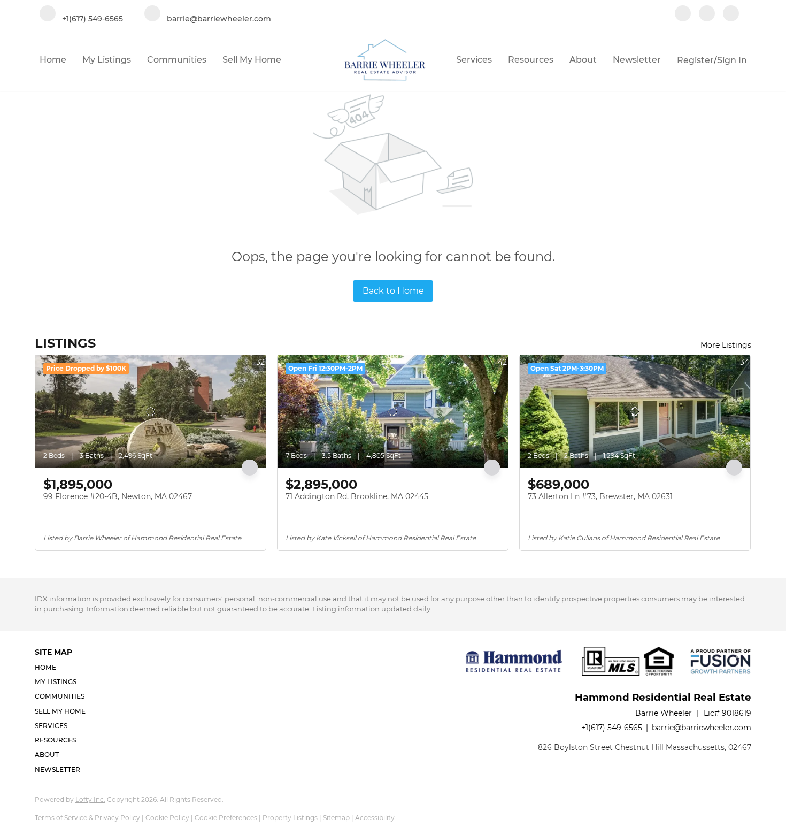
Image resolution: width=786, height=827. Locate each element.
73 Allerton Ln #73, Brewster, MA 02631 (600, 496)
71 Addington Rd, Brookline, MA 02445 (357, 496)
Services (474, 60)
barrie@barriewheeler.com (701, 727)
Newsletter (637, 60)
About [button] (583, 60)
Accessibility (375, 818)
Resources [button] (530, 60)
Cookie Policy (167, 818)
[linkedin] (707, 14)
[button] (63, 667)
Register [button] (695, 60)
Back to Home (393, 291)
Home (53, 60)
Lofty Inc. (90, 799)
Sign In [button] (732, 60)
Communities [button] (176, 60)
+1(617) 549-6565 (611, 727)
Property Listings (290, 818)
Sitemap (336, 818)
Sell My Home (251, 60)
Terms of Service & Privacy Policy (87, 818)
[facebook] (683, 14)
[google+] (731, 14)
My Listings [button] (106, 60)
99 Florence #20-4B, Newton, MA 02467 (117, 496)
